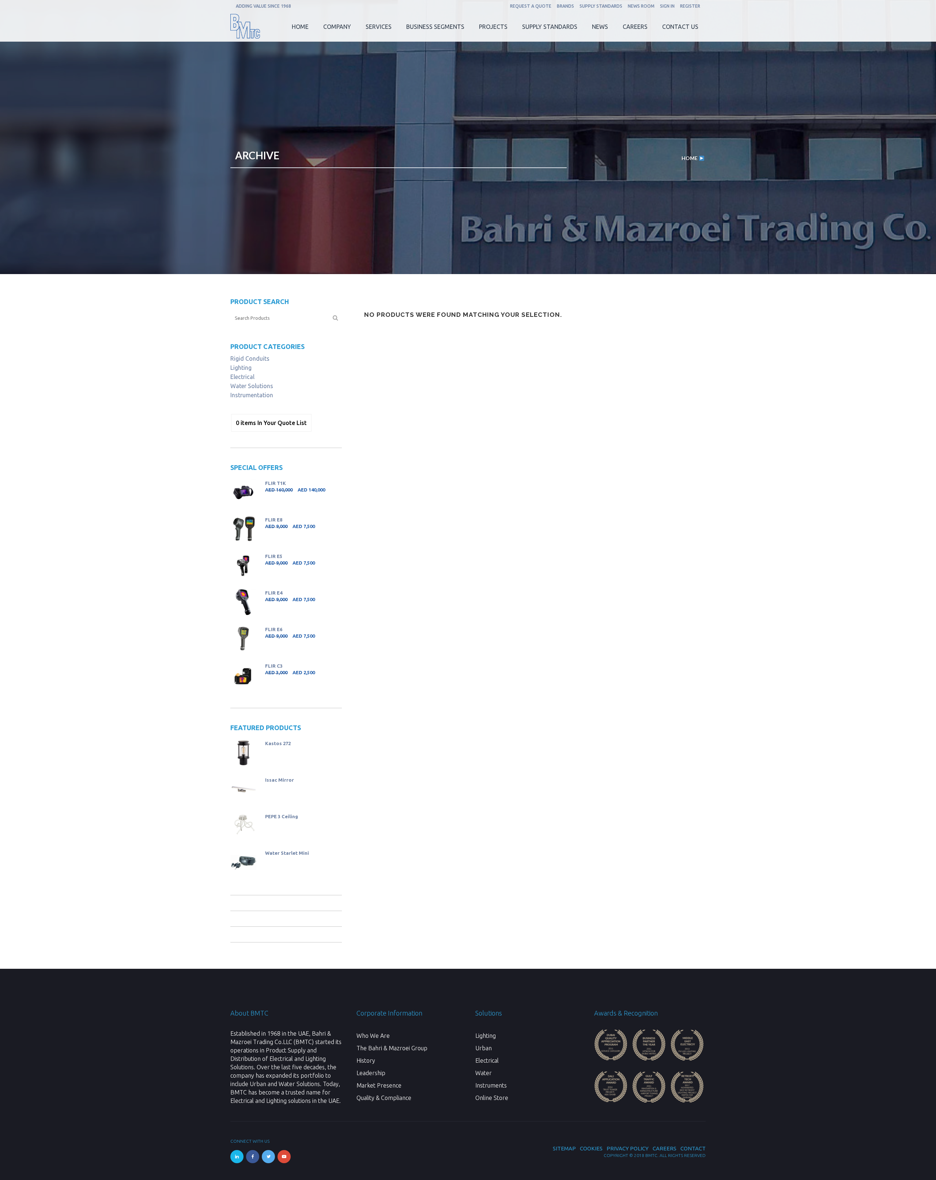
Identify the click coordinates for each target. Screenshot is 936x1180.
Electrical (242, 376)
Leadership (370, 1073)
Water (483, 1073)
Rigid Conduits (249, 358)
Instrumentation (251, 395)
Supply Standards (601, 6)
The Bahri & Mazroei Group (391, 1048)
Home (690, 158)
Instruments (491, 1085)
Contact (693, 1148)
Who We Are (373, 1035)
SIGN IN (667, 6)
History (365, 1060)
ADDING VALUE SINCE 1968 (263, 6)
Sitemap (564, 1148)
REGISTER (690, 6)
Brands (565, 6)
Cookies (591, 1148)
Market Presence (378, 1085)
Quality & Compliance (383, 1097)
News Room (641, 6)
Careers (664, 1148)
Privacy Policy (628, 1148)
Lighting (241, 367)
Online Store (491, 1097)
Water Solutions (251, 386)
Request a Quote (530, 6)
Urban (483, 1048)
